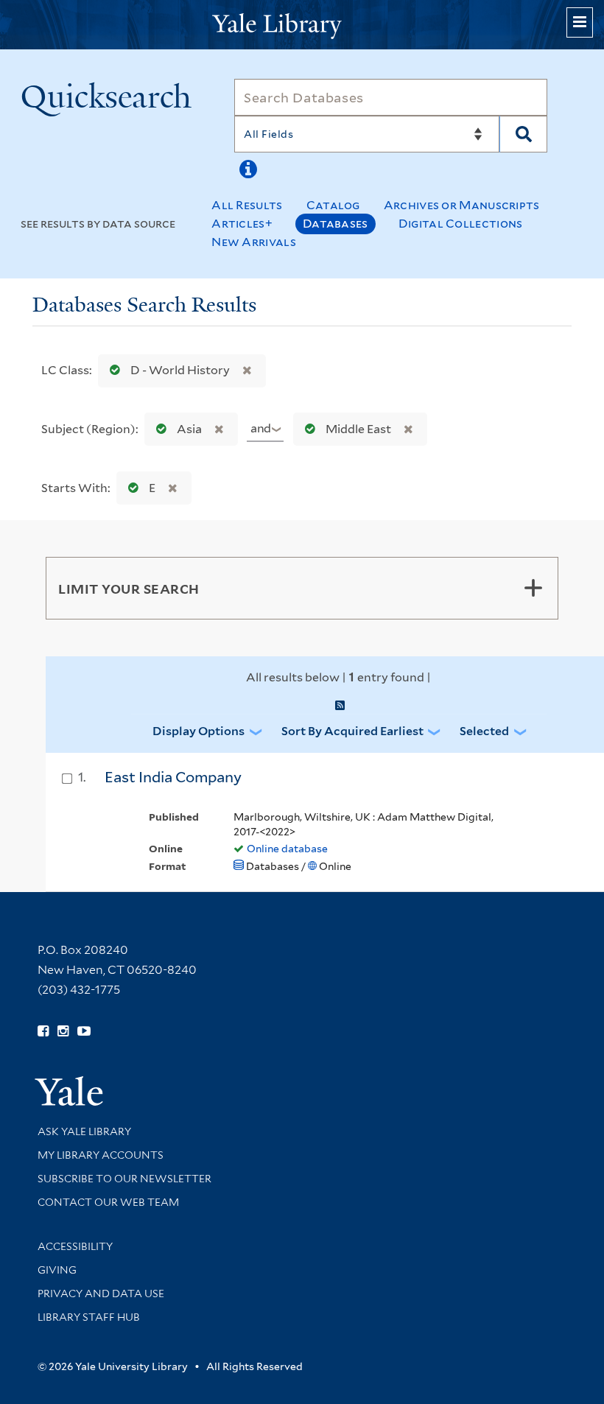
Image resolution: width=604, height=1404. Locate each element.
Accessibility (75, 1246)
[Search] (523, 134)
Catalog (333, 205)
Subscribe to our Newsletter (124, 1178)
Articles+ (242, 224)
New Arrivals (253, 242)
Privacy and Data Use (101, 1293)
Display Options (198, 731)
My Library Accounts (101, 1155)
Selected (484, 731)
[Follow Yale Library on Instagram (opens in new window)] (63, 1031)
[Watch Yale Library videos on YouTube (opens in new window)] (84, 1031)
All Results (246, 205)
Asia (189, 429)
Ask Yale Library (84, 1131)
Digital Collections (460, 224)
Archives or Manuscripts (462, 205)
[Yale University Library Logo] (302, 24)
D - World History (180, 370)
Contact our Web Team (108, 1202)
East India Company (173, 777)
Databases (335, 224)
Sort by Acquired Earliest (352, 731)
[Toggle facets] (533, 588)
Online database (287, 848)
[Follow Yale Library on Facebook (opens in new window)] (43, 1031)
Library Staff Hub (89, 1317)
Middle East (358, 429)
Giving (57, 1270)
